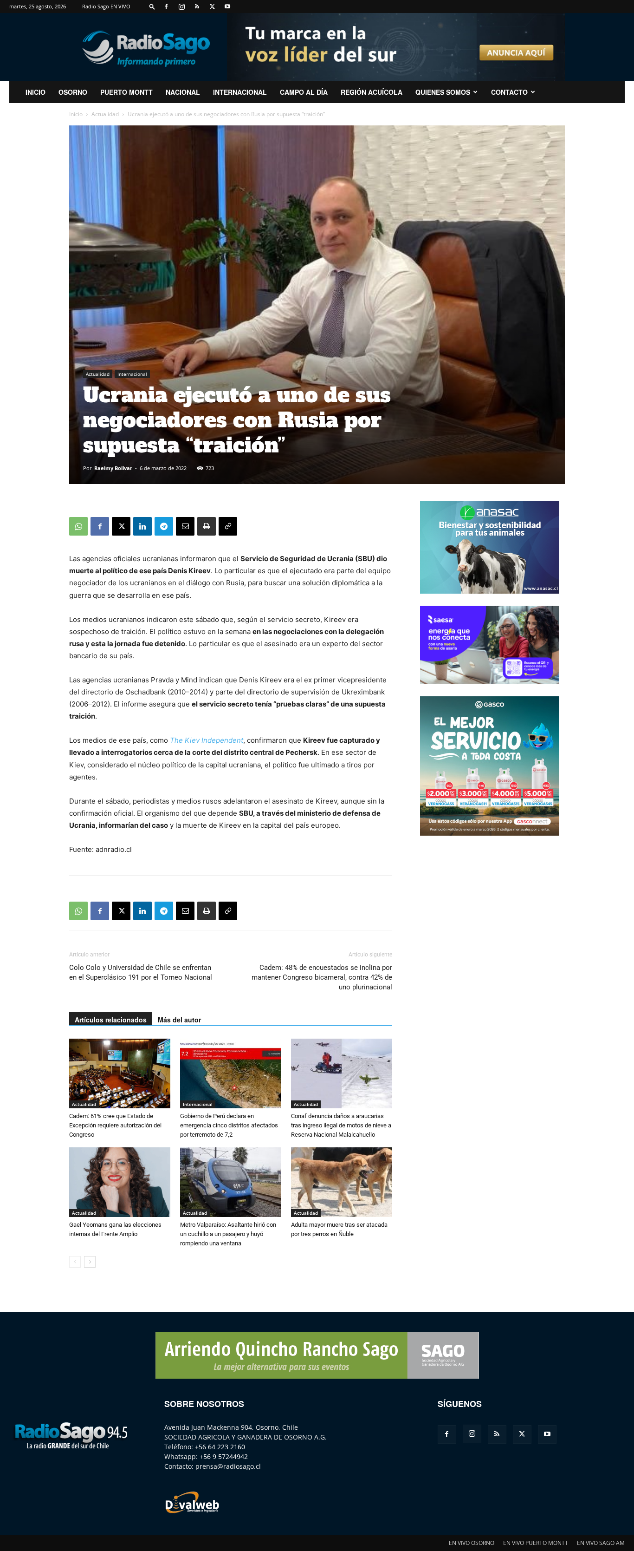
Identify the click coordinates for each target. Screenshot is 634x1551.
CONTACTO (509, 92)
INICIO (35, 92)
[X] (212, 6)
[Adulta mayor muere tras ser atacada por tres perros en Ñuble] (341, 1182)
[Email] (185, 526)
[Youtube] (227, 6)
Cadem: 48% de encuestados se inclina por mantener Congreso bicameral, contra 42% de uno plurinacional (322, 977)
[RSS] (197, 6)
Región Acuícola (371, 92)
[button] (152, 6)
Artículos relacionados (111, 1019)
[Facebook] (166, 6)
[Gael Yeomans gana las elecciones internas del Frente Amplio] (119, 1182)
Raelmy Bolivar (113, 468)
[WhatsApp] (78, 526)
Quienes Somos (442, 92)
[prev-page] (75, 1262)
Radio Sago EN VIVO (106, 6)
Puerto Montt (126, 92)
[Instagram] (181, 6)
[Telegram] (164, 526)
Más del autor (179, 1019)
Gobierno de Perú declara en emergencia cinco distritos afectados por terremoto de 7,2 (229, 1125)
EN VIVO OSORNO (471, 1543)
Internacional (240, 92)
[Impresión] (206, 526)
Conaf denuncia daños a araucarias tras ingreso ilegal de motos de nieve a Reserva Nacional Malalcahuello (341, 1125)
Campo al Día (304, 92)
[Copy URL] (228, 526)
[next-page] (90, 1262)
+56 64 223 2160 (220, 1446)
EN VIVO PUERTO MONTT (535, 1543)
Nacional (183, 92)
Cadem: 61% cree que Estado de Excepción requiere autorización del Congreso (115, 1125)
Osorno (72, 92)
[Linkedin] (142, 526)
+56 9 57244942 (224, 1456)
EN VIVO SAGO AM (601, 1543)
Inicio (76, 114)
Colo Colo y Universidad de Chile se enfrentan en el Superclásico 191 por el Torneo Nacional (140, 972)
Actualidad (105, 114)
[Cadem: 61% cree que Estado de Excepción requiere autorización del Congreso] (119, 1073)
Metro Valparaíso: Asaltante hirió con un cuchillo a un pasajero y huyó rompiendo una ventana (228, 1234)
